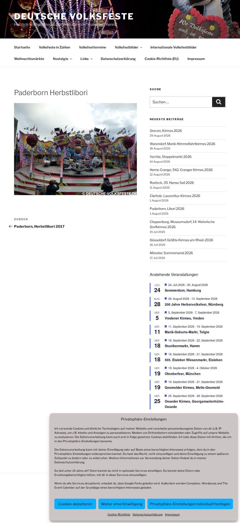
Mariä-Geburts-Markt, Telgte (187, 332)
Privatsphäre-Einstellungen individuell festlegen (190, 504)
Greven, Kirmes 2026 (166, 131)
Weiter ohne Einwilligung (121, 504)
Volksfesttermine (92, 47)
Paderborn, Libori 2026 (167, 209)
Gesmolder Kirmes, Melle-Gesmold (192, 387)
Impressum (172, 514)
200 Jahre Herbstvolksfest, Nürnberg (194, 304)
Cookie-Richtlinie (119, 514)
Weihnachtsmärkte (29, 59)
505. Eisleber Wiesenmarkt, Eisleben (193, 359)
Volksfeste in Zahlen (54, 47)
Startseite (22, 47)
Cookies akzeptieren (75, 504)
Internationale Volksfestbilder (173, 47)
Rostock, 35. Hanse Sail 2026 (172, 183)
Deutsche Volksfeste (74, 16)
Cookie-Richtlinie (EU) (162, 59)
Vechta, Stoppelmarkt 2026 (170, 157)
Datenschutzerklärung (69, 462)
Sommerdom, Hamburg (183, 290)
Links (84, 59)
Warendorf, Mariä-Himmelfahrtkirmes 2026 (182, 144)
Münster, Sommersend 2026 (171, 253)
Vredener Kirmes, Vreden (184, 318)
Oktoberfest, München (183, 373)
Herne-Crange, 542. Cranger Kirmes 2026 (181, 170)
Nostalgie (60, 59)
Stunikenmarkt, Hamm (182, 345)
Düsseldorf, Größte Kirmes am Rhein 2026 (181, 240)
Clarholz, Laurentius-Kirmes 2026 (175, 196)
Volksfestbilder (126, 47)
